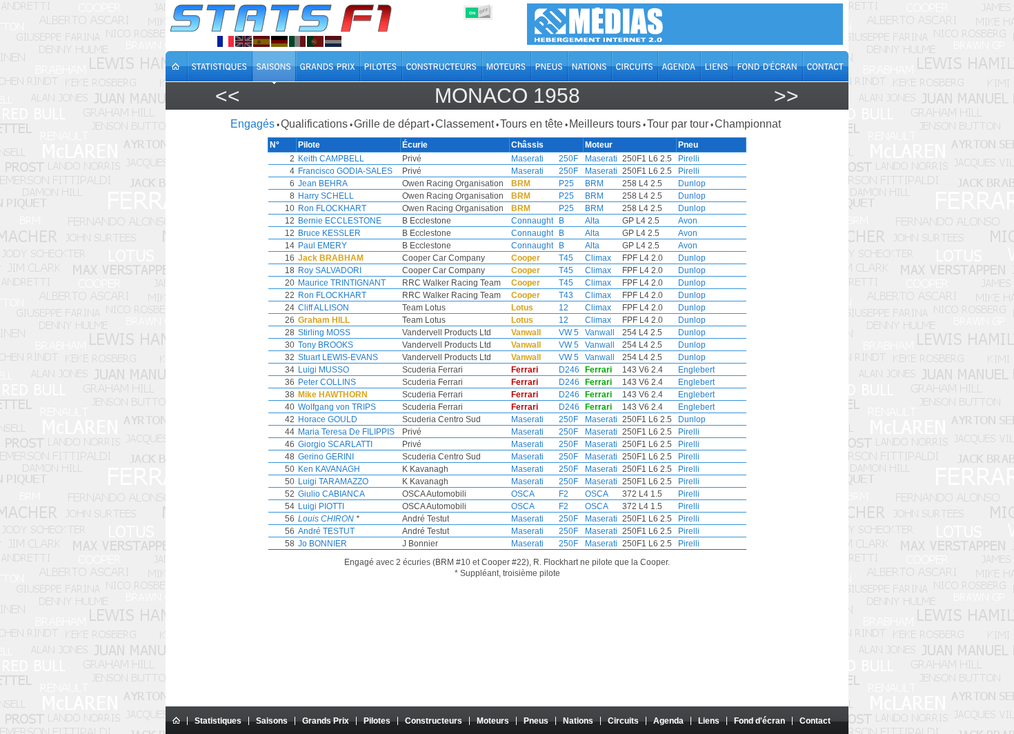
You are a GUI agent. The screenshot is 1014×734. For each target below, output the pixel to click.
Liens (708, 721)
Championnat (748, 124)
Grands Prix (325, 721)
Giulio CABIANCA (331, 494)
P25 (566, 183)
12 (563, 308)
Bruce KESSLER (329, 233)
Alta (592, 221)
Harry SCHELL (326, 196)
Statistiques (218, 721)
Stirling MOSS (324, 332)
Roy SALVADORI (329, 270)
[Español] (261, 41)
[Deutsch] (279, 41)
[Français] (225, 41)
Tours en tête (531, 124)
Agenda (668, 721)
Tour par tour (677, 124)
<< (227, 95)
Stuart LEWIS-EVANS (338, 357)
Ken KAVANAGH (329, 469)
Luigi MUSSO (323, 370)
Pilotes (377, 721)
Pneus (536, 721)
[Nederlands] (333, 41)
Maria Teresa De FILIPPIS (346, 432)
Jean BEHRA (323, 183)
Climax (598, 258)
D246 (569, 370)
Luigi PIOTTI (321, 506)
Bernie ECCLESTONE (339, 221)
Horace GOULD (327, 419)
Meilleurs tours (605, 124)
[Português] (315, 41)
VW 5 (569, 332)
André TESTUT (326, 531)
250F (568, 158)
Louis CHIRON (326, 519)
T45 (566, 258)
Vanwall (600, 332)
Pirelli (688, 158)
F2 (563, 494)
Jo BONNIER (322, 543)
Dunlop (692, 183)
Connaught (532, 221)
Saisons (272, 721)
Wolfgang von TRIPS (337, 407)
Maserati (527, 158)
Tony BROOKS (325, 345)
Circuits (623, 721)
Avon (687, 221)
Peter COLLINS (327, 382)
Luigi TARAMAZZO (333, 481)
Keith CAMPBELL (331, 158)
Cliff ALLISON (323, 308)
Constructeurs (433, 721)
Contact (815, 721)
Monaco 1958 (507, 95)
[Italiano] (297, 41)
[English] (243, 41)
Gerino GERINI (326, 457)
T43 (566, 295)
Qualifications (314, 124)
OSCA (523, 494)
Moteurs (493, 721)
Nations (578, 721)
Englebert (696, 370)
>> (786, 95)
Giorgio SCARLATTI (335, 444)
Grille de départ (391, 124)
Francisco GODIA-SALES (345, 171)
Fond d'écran (759, 721)
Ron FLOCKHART (332, 208)
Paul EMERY (322, 245)
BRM (594, 183)
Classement (464, 124)
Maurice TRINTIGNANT (342, 283)
